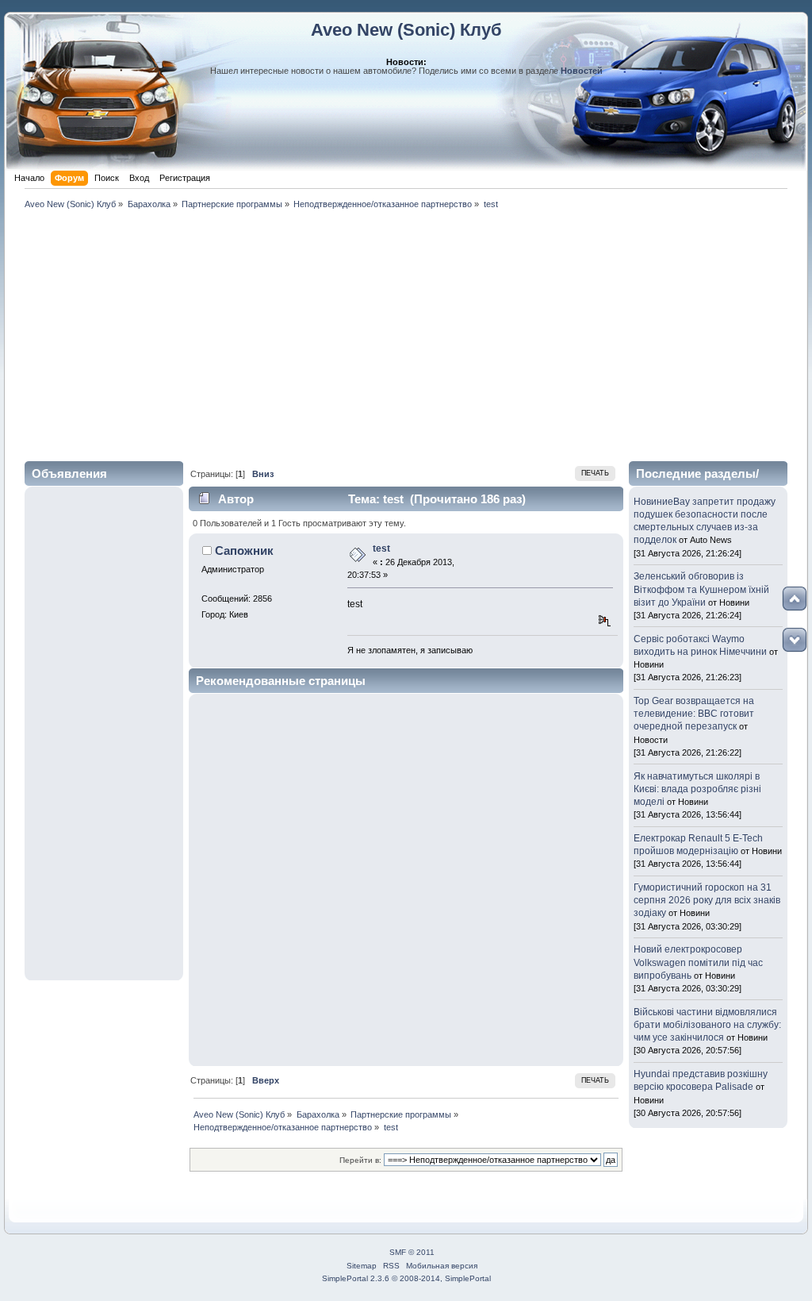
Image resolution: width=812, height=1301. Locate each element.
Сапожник (244, 550)
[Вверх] (794, 598)
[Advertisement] (406, 332)
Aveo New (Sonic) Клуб (406, 30)
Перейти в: (360, 1160)
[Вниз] (794, 639)
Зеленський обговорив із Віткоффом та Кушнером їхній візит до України (701, 589)
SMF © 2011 (412, 1252)
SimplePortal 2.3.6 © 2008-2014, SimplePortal (406, 1278)
